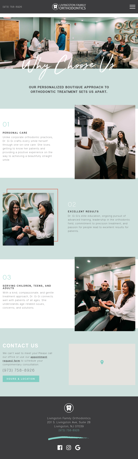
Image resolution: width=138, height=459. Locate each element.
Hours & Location (21, 378)
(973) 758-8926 (12, 6)
